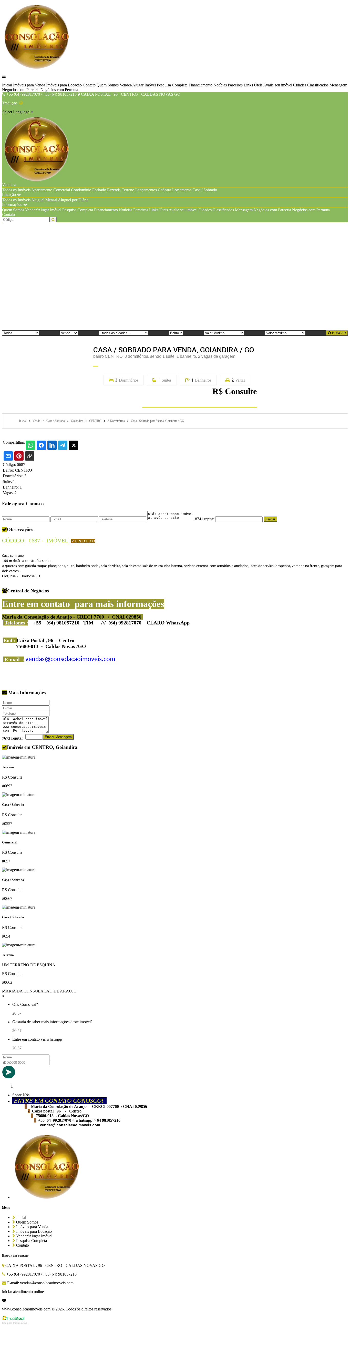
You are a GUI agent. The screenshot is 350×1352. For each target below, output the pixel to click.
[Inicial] (37, 67)
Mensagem (338, 85)
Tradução (10, 103)
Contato (89, 85)
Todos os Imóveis (16, 190)
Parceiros (235, 85)
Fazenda (114, 190)
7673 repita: (12, 738)
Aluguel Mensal (44, 200)
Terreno (128, 190)
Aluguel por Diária (73, 200)
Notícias (220, 85)
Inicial (7, 85)
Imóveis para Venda (29, 85)
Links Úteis (253, 85)
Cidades (299, 85)
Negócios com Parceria (20, 89)
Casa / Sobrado (204, 190)
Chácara (164, 190)
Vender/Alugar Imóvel (138, 85)
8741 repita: (204, 519)
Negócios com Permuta (59, 89)
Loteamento (181, 190)
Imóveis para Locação (64, 85)
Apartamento (41, 190)
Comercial (61, 190)
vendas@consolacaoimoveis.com (70, 659)
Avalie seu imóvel (277, 85)
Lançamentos (146, 190)
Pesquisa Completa (172, 85)
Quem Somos (108, 85)
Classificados (317, 85)
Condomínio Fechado (88, 190)
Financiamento (200, 85)
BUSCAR (338, 333)
